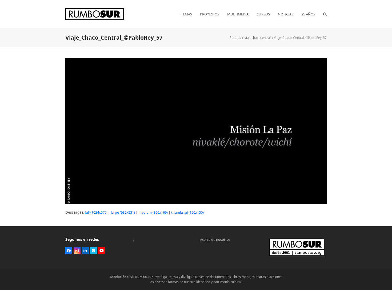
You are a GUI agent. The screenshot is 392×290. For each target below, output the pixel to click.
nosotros (223, 239)
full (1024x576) (96, 212)
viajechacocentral (258, 37)
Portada (235, 37)
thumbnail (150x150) (187, 212)
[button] (325, 14)
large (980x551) (123, 212)
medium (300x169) (153, 212)
